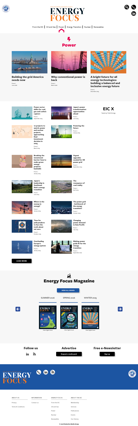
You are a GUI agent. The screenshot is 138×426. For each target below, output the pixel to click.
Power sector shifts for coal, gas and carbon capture (40, 110)
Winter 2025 (90, 297)
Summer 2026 (48, 297)
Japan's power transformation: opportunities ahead (79, 110)
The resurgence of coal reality (79, 182)
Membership (75, 402)
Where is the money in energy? (39, 203)
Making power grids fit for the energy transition (79, 244)
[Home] (69, 13)
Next (120, 309)
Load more (21, 261)
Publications (75, 411)
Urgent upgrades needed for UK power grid (79, 158)
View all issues (68, 290)
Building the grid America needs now (27, 78)
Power (61, 27)
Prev (17, 309)
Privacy (14, 402)
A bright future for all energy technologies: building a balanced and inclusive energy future (105, 81)
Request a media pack (69, 354)
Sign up (107, 354)
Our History (75, 419)
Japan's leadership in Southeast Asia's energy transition (39, 185)
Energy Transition (74, 27)
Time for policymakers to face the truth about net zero (39, 224)
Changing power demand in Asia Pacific (79, 222)
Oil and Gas (51, 27)
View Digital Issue (48, 330)
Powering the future (78, 126)
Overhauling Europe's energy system (40, 243)
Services (73, 407)
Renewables (99, 27)
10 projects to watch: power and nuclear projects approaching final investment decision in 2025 (39, 134)
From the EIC (37, 27)
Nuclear (87, 27)
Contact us (35, 402)
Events (73, 415)
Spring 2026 (69, 297)
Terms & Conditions (18, 407)
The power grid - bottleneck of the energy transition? (79, 205)
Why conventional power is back (68, 78)
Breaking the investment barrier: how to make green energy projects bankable (40, 162)
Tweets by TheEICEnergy (108, 113)
